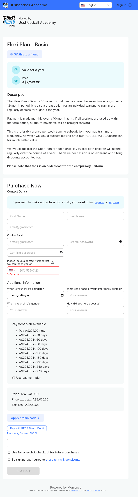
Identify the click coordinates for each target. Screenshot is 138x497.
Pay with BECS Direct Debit (27, 428)
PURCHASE (23, 471)
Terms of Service (93, 490)
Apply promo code (23, 418)
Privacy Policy (76, 490)
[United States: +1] (11, 270)
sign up (114, 202)
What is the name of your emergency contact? (94, 288)
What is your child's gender (23, 303)
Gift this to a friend (26, 54)
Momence (74, 487)
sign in (99, 202)
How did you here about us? (84, 303)
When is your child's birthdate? (25, 288)
